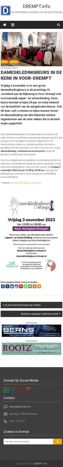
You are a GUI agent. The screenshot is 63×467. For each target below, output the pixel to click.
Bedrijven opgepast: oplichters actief (39, 314)
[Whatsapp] (25, 286)
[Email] (30, 286)
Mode (4, 62)
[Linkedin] (12, 286)
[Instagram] (16, 286)
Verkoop (14, 62)
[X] (7, 286)
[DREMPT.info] (5, 25)
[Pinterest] (21, 286)
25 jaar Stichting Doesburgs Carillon (23, 305)
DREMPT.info (36, 6)
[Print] (35, 286)
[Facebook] (3, 286)
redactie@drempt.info (20, 406)
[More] (39, 286)
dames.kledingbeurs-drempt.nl (26, 182)
